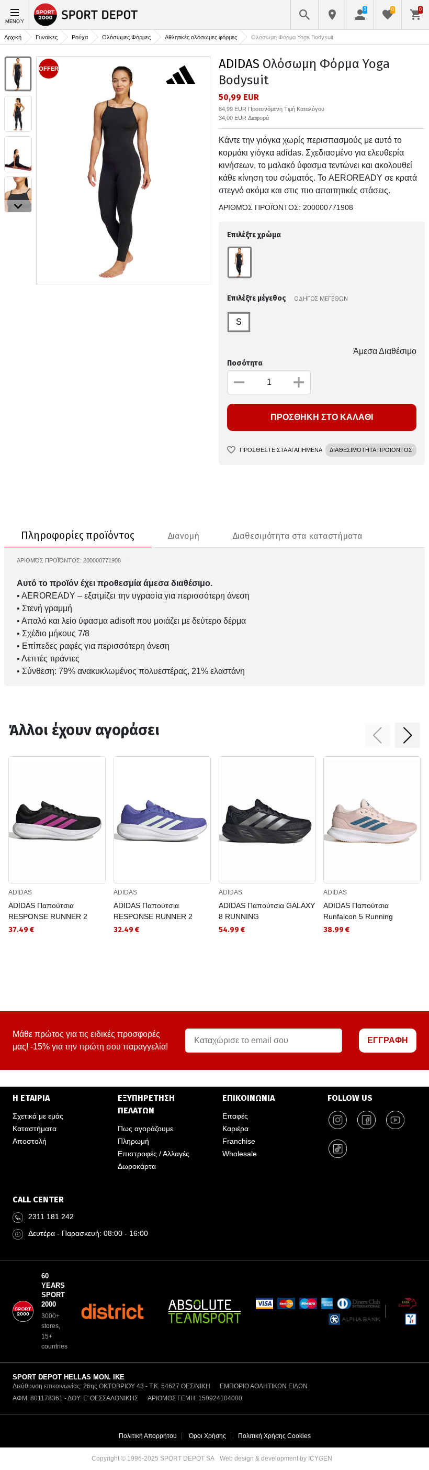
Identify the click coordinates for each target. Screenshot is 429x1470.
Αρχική (12, 37)
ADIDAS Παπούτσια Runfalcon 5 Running (358, 911)
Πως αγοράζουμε (145, 1128)
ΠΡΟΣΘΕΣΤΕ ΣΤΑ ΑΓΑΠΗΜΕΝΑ (281, 450)
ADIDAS (239, 64)
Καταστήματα (35, 1128)
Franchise (238, 1141)
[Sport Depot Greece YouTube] (395, 1120)
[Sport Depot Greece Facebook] (366, 1120)
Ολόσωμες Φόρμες (126, 37)
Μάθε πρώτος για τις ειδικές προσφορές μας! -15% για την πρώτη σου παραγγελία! (90, 1040)
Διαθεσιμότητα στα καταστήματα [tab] (298, 536)
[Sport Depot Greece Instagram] (338, 1120)
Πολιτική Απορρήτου (148, 1436)
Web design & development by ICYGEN (276, 1458)
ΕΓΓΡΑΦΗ (387, 1040)
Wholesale (239, 1154)
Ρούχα (80, 37)
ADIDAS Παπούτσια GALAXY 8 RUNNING (267, 911)
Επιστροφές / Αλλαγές (153, 1154)
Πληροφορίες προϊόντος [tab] (77, 535)
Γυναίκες (47, 37)
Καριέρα (235, 1128)
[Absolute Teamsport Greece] (204, 1311)
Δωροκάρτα (137, 1166)
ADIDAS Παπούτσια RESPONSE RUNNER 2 (47, 911)
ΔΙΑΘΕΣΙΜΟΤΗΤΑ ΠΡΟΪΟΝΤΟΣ (371, 450)
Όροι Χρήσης (207, 1436)
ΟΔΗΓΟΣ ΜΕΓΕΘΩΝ (321, 298)
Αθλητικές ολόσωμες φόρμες (201, 37)
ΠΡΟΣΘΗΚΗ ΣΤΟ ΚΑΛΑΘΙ (321, 417)
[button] (377, 735)
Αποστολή (30, 1141)
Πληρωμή (133, 1141)
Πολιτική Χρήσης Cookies (274, 1436)
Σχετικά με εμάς (38, 1116)
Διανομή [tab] (183, 536)
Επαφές (235, 1116)
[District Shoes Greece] (112, 1311)
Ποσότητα (245, 363)
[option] (18, 74)
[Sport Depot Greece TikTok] (338, 1149)
